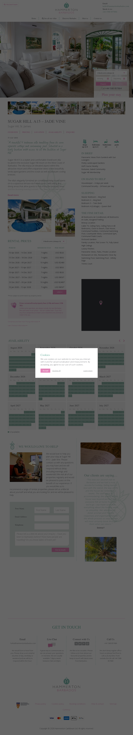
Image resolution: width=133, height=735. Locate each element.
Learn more (87, 371)
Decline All (56, 371)
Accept (45, 370)
